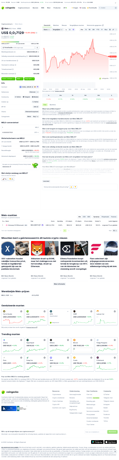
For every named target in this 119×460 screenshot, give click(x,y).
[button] (32, 92)
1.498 (17, 2)
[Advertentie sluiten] (68, 311)
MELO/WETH (35, 225)
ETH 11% (79, 2)
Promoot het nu (31, 327)
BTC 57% (73, 2)
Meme (93, 161)
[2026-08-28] (109, 29)
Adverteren (6, 166)
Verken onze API (59, 91)
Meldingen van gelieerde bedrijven (10, 217)
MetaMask (67, 169)
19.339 (8, 2)
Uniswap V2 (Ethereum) (65, 113)
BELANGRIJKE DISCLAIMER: (10, 447)
